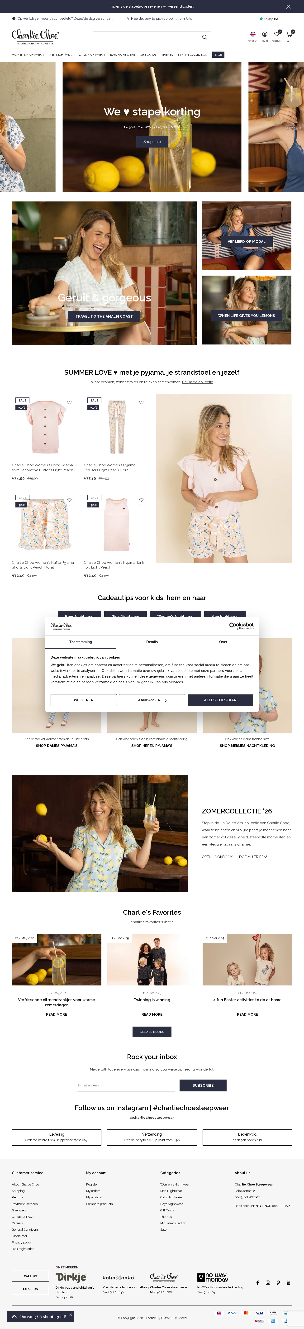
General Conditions (25, 1229)
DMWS (166, 1318)
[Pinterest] (278, 1282)
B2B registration (23, 1249)
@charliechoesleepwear (152, 1117)
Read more (56, 1014)
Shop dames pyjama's (57, 746)
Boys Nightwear (122, 54)
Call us (30, 1276)
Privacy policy (22, 1242)
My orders (93, 1191)
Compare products (99, 1204)
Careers (17, 1223)
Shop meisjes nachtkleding (247, 746)
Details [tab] (152, 642)
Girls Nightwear (92, 54)
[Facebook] (257, 1282)
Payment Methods (25, 1204)
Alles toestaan (220, 700)
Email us (30, 1289)
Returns (17, 1197)
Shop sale (152, 141)
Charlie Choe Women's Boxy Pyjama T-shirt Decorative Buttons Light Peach (44, 467)
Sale (218, 54)
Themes (167, 54)
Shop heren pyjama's (151, 746)
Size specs (19, 1210)
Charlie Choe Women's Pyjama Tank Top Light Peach (114, 565)
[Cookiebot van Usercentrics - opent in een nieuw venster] (233, 626)
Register (92, 1184)
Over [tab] (223, 642)
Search (204, 37)
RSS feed (180, 1318)
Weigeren (84, 700)
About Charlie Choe (25, 1184)
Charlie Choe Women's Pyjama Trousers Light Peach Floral (109, 467)
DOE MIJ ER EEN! (253, 857)
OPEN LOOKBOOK (217, 857)
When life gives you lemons (246, 316)
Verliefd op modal (247, 241)
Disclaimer (19, 1236)
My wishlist (94, 1197)
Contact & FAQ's (23, 1217)
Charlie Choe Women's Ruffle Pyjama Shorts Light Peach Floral (43, 565)
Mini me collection (192, 54)
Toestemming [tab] (80, 642)
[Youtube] (288, 1282)
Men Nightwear (61, 54)
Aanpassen (149, 700)
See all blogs (152, 1032)
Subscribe (203, 1085)
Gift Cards (148, 54)
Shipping (18, 1191)
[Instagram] (268, 1282)
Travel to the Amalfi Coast (104, 316)
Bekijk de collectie (197, 382)
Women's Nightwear (28, 54)
